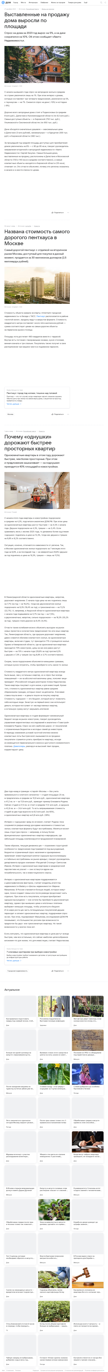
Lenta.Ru (28, 226)
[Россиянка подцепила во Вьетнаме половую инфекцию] (54, 1012)
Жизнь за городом (48, 9)
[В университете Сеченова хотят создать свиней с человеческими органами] (88, 1181)
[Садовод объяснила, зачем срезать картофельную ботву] (54, 1283)
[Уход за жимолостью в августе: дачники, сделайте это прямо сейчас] (54, 1215)
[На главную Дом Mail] (8, 2)
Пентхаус (40, 316)
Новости (37, 226)
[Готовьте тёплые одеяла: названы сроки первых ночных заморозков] (54, 1350)
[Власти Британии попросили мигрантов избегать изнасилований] (54, 1249)
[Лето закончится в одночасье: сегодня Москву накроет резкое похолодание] (20, 1113)
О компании (10, 1370)
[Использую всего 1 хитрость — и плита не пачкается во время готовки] (88, 1317)
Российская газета (29, 431)
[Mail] (3, 2)
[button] (37, 64)
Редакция (36, 1370)
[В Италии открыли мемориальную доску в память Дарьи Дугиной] (20, 1181)
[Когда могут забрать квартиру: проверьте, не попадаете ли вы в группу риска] (88, 1147)
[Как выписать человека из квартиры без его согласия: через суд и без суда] (88, 1283)
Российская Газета (32, 9)
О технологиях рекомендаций (74, 1370)
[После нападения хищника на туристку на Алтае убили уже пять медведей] (20, 1079)
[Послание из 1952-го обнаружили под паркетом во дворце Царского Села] (88, 1045)
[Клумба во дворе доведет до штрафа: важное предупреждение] (88, 1215)
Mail (3, 1370)
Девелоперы (19, 746)
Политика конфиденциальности (94, 1370)
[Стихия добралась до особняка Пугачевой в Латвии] (88, 1079)
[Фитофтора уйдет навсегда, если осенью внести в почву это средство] (88, 1012)
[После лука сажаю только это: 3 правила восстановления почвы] (54, 1113)
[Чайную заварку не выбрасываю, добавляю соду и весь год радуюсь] (20, 1350)
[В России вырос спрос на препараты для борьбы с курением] (88, 1249)
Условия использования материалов (51, 1370)
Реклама (18, 1370)
